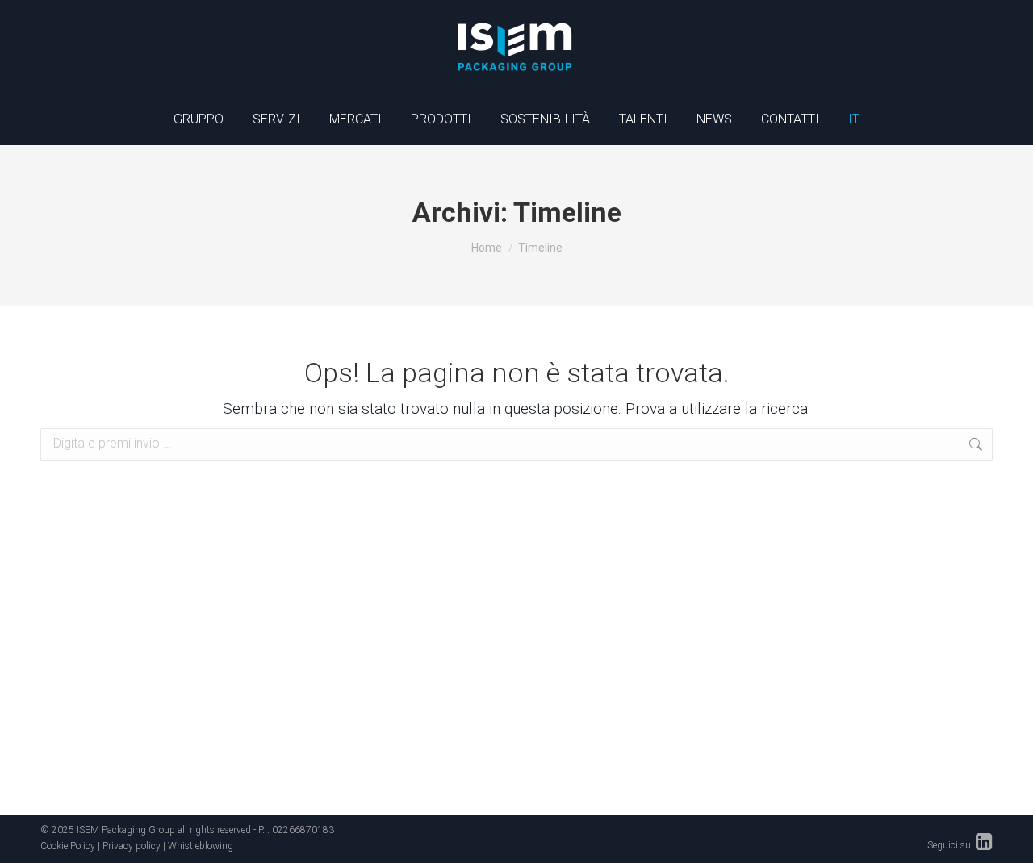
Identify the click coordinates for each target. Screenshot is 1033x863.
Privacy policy (131, 846)
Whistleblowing (200, 846)
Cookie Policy (67, 846)
